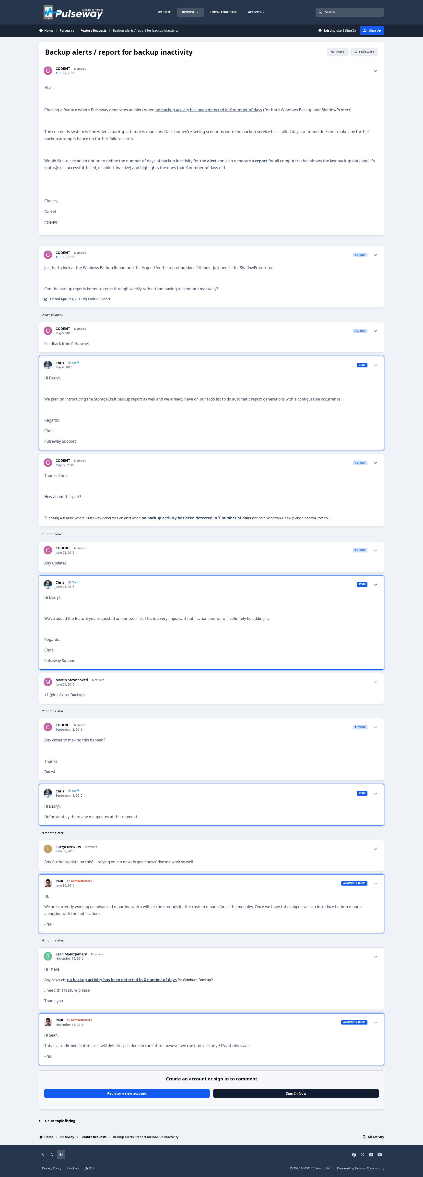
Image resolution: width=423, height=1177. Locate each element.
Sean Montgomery (71, 954)
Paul (59, 881)
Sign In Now (296, 1093)
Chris (60, 363)
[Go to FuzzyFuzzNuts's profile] (48, 849)
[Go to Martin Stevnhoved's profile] (48, 682)
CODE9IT (63, 68)
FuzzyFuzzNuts (68, 847)
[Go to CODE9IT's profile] (48, 70)
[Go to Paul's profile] (48, 883)
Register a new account (127, 1093)
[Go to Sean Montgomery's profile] (48, 956)
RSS (91, 1168)
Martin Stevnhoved (72, 680)
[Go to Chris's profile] (48, 365)
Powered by (360, 1168)
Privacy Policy (51, 1168)
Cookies (73, 1168)
